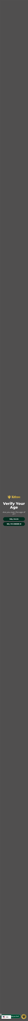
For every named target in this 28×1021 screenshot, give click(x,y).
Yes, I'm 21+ (14, 519)
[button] (23, 1016)
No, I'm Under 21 (14, 524)
